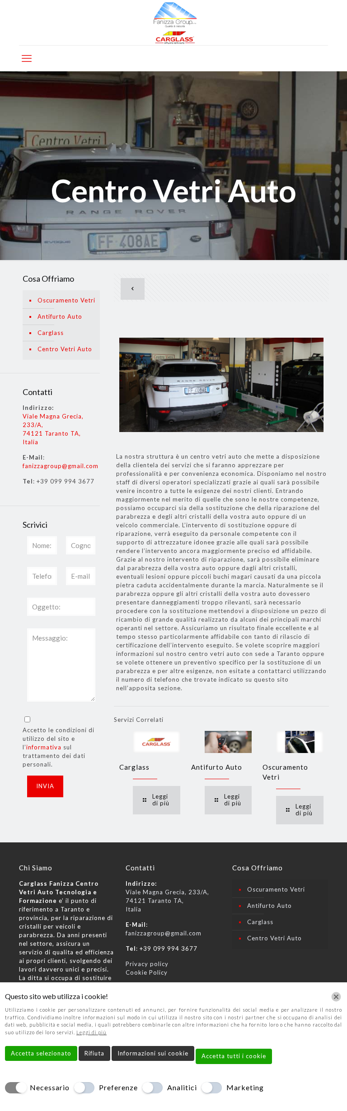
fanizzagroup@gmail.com (60, 466)
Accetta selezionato (41, 1053)
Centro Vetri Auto (65, 349)
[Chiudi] (336, 997)
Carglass (134, 767)
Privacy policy (147, 963)
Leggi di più (91, 1032)
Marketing (245, 1087)
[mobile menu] (26, 58)
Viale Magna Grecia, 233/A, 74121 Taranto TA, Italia (167, 900)
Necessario (50, 1087)
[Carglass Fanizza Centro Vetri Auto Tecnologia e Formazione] (173, 22)
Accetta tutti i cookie (234, 1056)
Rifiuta (94, 1053)
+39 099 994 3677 (65, 481)
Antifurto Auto (216, 767)
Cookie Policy (147, 972)
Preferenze (118, 1087)
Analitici (182, 1087)
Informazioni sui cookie (152, 1053)
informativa (43, 747)
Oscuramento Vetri (66, 300)
